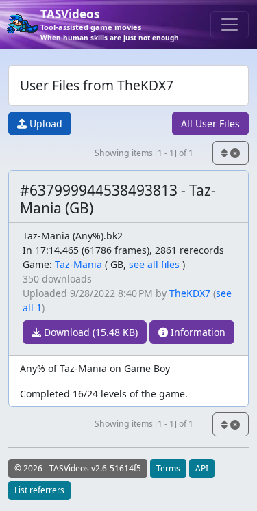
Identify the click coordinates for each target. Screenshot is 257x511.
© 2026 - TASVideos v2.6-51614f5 (77, 468)
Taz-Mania (78, 264)
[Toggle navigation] (229, 24)
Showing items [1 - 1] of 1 (144, 153)
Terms (168, 468)
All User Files (210, 123)
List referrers (39, 490)
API (201, 468)
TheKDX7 (189, 293)
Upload (44, 123)
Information (196, 332)
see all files (154, 264)
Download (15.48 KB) (89, 332)
